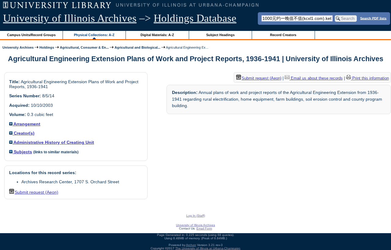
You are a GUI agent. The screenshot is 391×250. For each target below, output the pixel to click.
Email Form (204, 228)
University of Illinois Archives (70, 18)
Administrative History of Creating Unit (53, 142)
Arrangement (26, 123)
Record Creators (283, 35)
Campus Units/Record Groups (31, 35)
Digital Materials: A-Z (157, 35)
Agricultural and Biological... (137, 47)
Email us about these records (316, 78)
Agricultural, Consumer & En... (84, 47)
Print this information (370, 78)
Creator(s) (24, 133)
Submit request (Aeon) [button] (36, 192)
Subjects (22, 151)
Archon (191, 245)
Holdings (46, 47)
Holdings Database (195, 18)
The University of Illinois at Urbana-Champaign (207, 248)
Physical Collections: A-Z (94, 35)
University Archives (18, 47)
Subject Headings (220, 35)
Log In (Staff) (195, 215)
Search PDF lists (373, 18)
